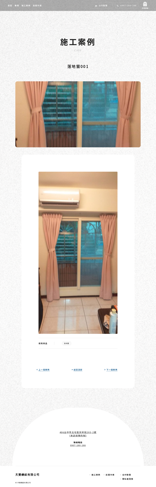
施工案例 (26, 5)
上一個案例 (44, 369)
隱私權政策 (127, 478)
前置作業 (37, 5)
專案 (17, 5)
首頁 (10, 5)
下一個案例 (111, 369)
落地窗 (66, 343)
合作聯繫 (103, 5)
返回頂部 (78, 369)
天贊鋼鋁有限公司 (27, 474)
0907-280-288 (128, 5)
